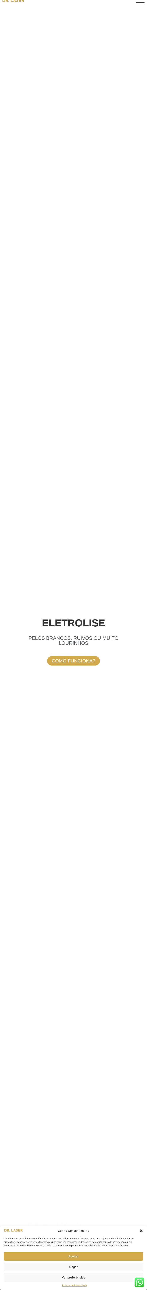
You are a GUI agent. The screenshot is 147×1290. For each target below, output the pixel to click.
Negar (73, 1267)
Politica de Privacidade (74, 1285)
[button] (141, 1231)
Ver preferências (73, 1277)
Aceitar (73, 1256)
